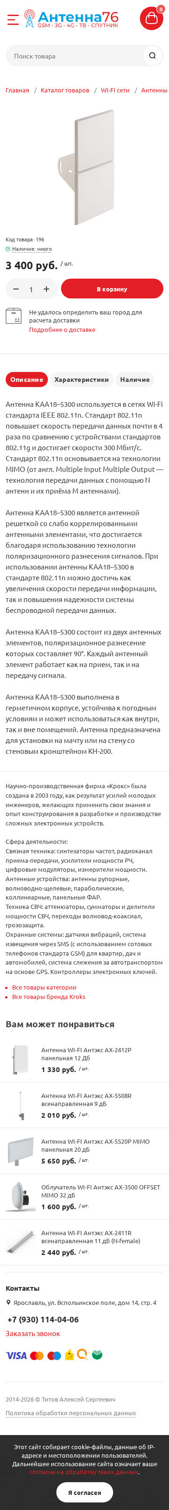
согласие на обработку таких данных (84, 1472)
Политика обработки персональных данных (71, 1413)
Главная (17, 90)
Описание (26, 379)
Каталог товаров (65, 90)
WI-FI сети (115, 90)
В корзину (112, 289)
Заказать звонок (33, 1332)
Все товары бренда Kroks (48, 996)
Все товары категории (44, 987)
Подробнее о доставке (62, 329)
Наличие (135, 379)
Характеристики (81, 379)
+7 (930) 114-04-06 (43, 1319)
